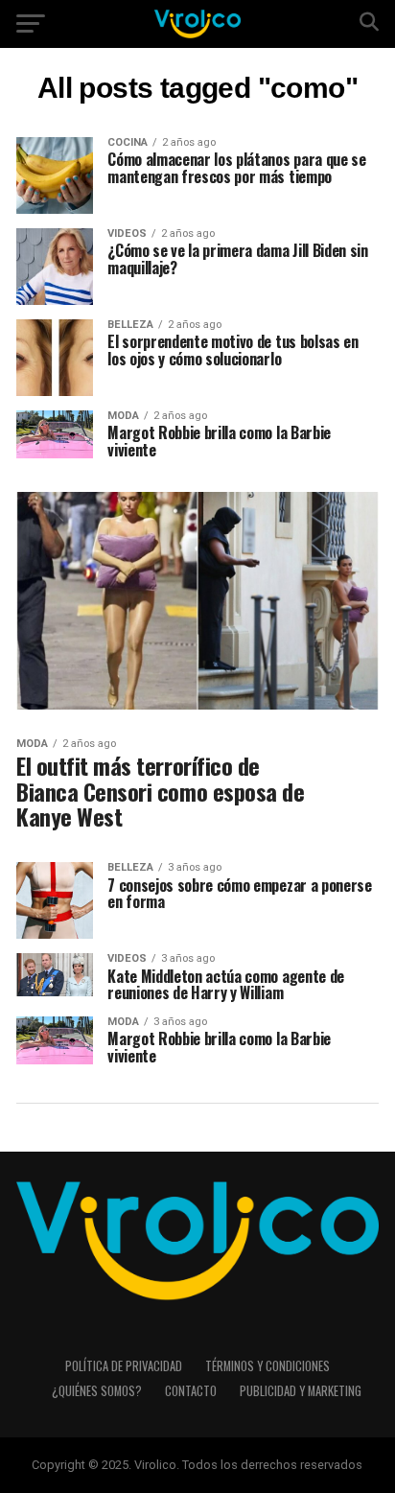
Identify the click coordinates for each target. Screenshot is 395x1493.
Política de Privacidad (123, 1366)
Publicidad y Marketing (300, 1391)
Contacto (191, 1391)
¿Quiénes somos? (97, 1391)
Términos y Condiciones (267, 1366)
